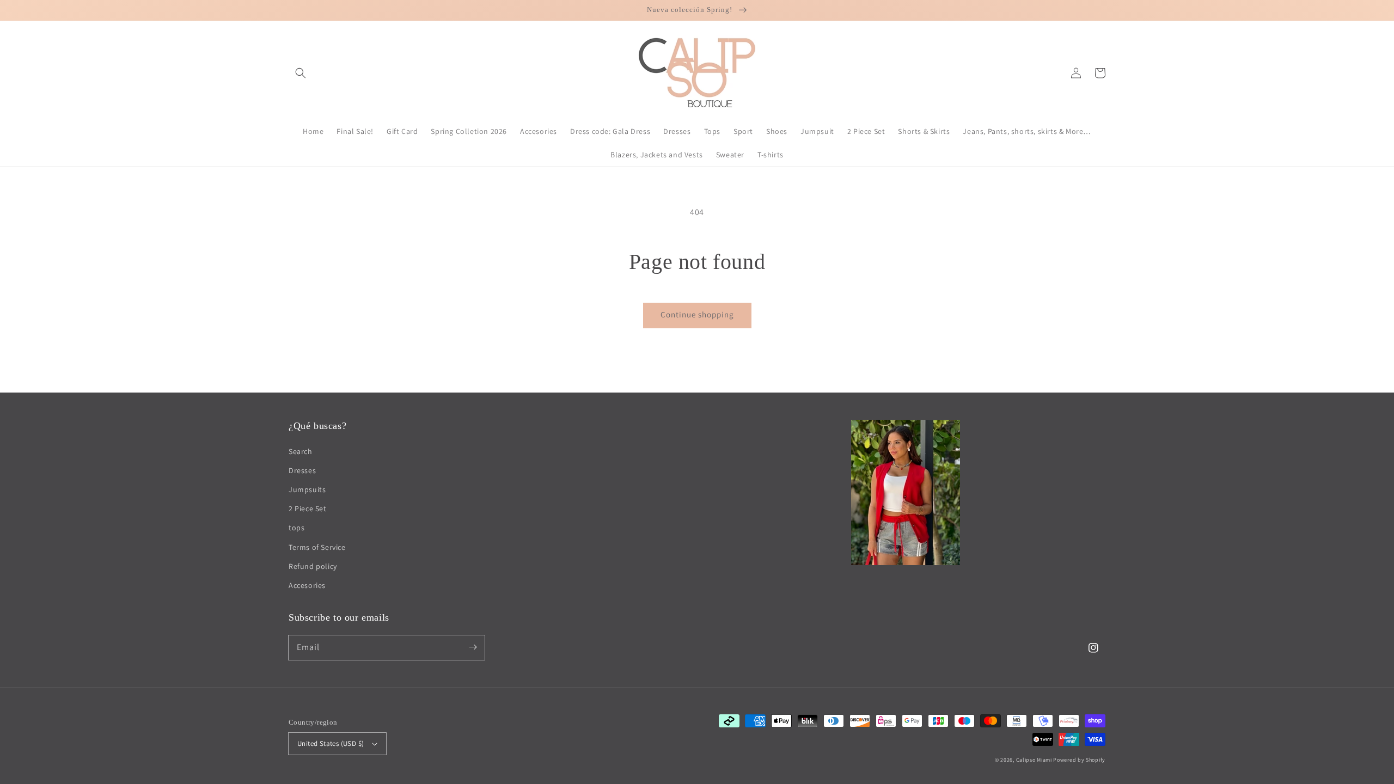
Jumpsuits (307, 489)
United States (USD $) (330, 743)
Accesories (307, 585)
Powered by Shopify (1079, 759)
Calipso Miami (1034, 759)
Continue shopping (697, 314)
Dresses (302, 470)
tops (296, 527)
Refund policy (313, 566)
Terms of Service (317, 547)
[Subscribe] (473, 647)
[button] (301, 73)
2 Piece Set (308, 508)
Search (301, 451)
